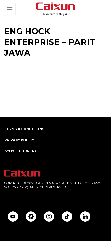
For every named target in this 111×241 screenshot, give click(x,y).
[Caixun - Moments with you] (55, 9)
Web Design (13, 196)
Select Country (21, 151)
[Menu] (10, 9)
